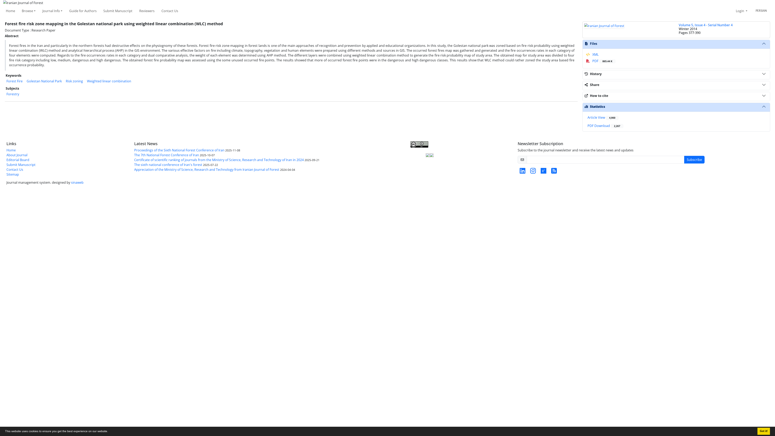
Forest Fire (14, 81)
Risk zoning (74, 81)
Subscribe (694, 159)
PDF (602, 61)
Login (740, 11)
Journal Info (51, 11)
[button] (109, 431)
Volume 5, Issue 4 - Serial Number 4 (706, 25)
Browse (27, 11)
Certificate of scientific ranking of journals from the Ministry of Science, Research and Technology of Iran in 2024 (219, 160)
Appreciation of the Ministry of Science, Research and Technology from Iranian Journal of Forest (206, 169)
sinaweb (77, 182)
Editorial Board (17, 160)
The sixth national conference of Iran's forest (168, 164)
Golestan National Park (44, 81)
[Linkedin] (522, 172)
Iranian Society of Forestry (407, 150)
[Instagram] (533, 172)
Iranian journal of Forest (352, 150)
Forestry (12, 94)
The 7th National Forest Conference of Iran (166, 155)
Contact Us (169, 11)
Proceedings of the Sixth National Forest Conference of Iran (179, 150)
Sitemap (12, 174)
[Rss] (554, 172)
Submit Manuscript (117, 11)
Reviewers (147, 11)
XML (595, 54)
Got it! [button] (764, 431)
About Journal (16, 155)
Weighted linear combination (109, 81)
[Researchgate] (543, 172)
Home (10, 11)
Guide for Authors (83, 11)
